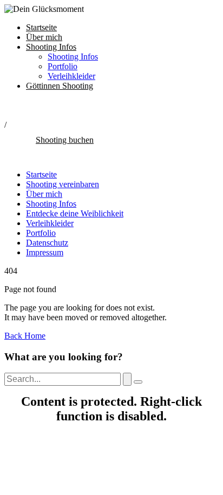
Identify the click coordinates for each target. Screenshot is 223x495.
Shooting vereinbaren (62, 184)
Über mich (44, 37)
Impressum (44, 252)
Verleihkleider (71, 76)
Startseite (41, 27)
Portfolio (62, 66)
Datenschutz (47, 242)
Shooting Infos (51, 46)
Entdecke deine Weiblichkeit (74, 213)
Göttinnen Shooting (59, 85)
